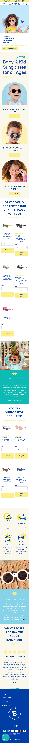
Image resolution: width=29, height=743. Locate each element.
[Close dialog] (28, 359)
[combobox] (3, 378)
